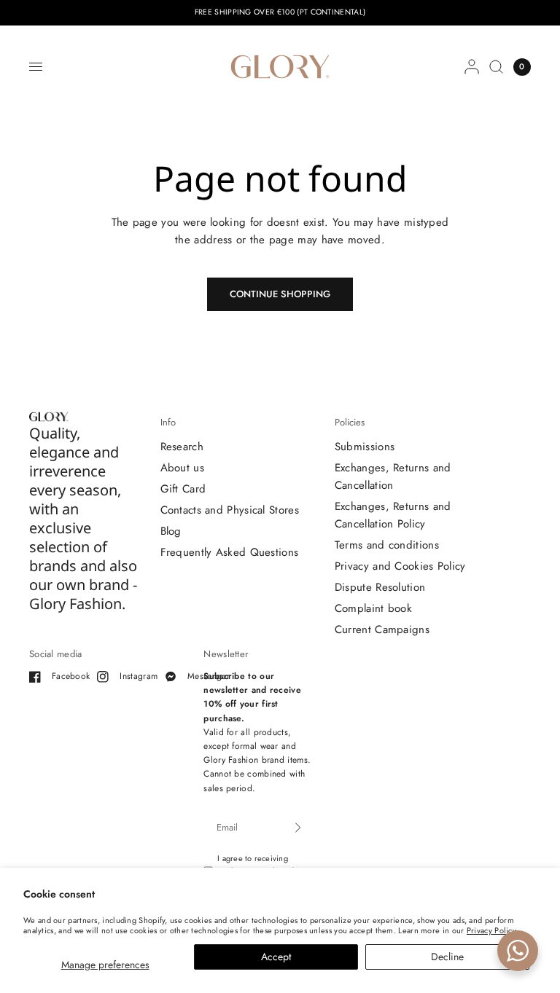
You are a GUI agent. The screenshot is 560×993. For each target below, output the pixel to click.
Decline (447, 956)
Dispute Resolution (380, 587)
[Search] (496, 66)
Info (168, 422)
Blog (171, 531)
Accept (276, 956)
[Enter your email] (298, 827)
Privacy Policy (491, 930)
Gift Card (183, 489)
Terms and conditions (387, 545)
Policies (350, 422)
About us (182, 468)
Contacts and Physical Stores (229, 510)
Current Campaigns (382, 629)
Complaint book (373, 608)
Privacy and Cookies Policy (400, 566)
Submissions (364, 447)
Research (181, 447)
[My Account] (471, 66)
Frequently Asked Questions (229, 552)
